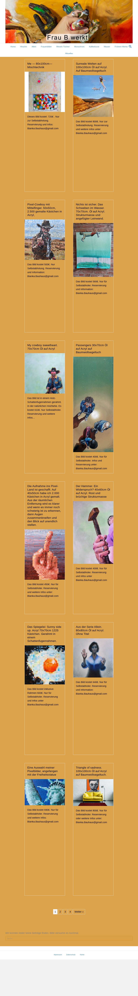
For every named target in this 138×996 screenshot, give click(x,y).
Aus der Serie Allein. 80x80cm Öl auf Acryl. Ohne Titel (90, 630)
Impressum (58, 955)
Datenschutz (70, 955)
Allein (34, 47)
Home (13, 47)
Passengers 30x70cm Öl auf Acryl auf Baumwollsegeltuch (92, 349)
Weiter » (79, 911)
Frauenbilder (46, 47)
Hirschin (23, 47)
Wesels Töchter (63, 47)
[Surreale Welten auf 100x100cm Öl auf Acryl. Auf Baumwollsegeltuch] (93, 96)
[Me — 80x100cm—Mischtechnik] (45, 91)
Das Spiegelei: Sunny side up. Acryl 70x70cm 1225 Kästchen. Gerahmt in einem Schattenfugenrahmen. (44, 633)
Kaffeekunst (94, 47)
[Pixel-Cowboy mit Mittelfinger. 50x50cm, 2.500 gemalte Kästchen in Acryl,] (45, 239)
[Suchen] (130, 46)
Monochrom (79, 47)
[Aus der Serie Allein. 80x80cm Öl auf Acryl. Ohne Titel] (93, 657)
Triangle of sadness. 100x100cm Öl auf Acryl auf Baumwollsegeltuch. (91, 771)
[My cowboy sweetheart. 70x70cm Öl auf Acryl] (45, 373)
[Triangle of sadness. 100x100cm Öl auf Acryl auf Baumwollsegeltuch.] (93, 792)
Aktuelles (69, 53)
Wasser (107, 47)
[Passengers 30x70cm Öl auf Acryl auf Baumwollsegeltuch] (93, 404)
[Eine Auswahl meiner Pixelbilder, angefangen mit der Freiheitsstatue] (45, 792)
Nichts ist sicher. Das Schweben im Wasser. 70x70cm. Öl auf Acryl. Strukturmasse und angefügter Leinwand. (90, 211)
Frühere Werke (121, 47)
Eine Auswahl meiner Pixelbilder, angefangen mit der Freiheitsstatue (42, 771)
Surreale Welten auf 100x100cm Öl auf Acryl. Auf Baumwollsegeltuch (91, 67)
